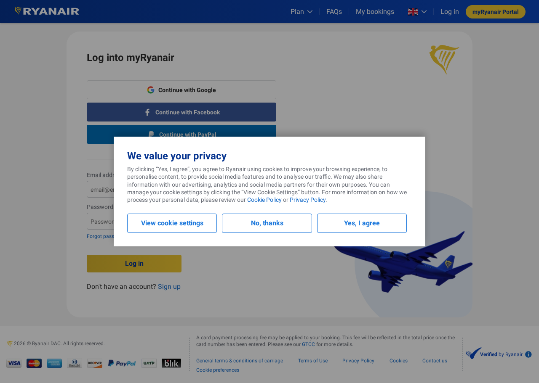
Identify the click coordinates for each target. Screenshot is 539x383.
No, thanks (267, 223)
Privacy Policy (308, 199)
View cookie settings (172, 223)
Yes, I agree (362, 223)
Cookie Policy (264, 199)
